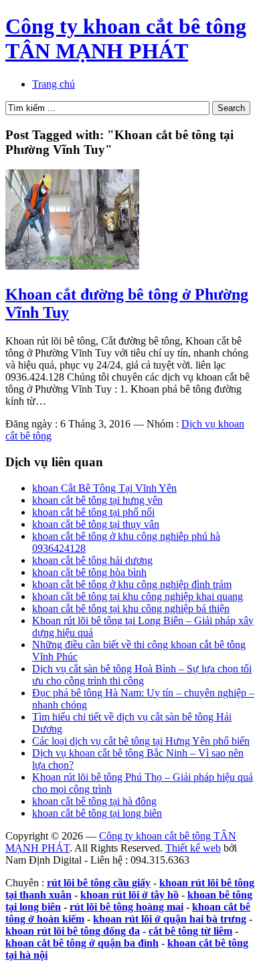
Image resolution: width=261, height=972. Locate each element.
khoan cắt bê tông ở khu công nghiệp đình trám (132, 584)
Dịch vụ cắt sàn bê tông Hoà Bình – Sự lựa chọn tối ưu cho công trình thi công (142, 674)
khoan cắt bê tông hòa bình (89, 572)
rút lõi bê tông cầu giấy (99, 882)
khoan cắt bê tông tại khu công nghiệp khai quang (137, 596)
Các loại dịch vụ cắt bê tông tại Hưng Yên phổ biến (141, 741)
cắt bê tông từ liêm (190, 931)
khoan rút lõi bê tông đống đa (72, 931)
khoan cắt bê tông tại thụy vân (95, 524)
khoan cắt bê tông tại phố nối (93, 512)
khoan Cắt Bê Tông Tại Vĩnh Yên (104, 488)
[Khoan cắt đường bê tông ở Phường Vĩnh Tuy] (72, 266)
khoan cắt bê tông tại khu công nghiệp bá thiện (131, 608)
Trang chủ (53, 84)
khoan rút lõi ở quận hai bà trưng (169, 919)
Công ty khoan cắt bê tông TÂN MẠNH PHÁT (125, 38)
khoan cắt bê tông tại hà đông (94, 801)
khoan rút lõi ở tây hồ (129, 894)
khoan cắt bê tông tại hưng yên (97, 500)
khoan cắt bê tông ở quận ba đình (82, 943)
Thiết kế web (193, 848)
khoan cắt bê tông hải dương (92, 560)
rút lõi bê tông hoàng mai (126, 906)
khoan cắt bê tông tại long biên (97, 813)
